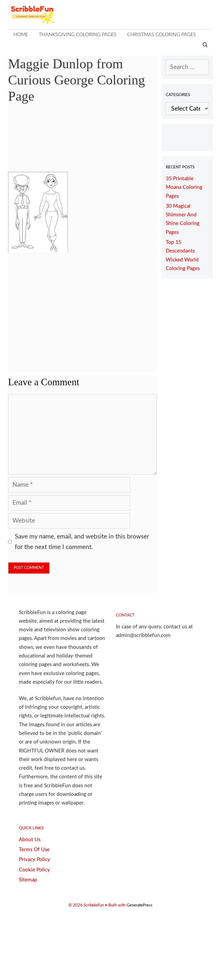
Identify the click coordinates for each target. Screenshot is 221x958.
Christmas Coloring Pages (161, 34)
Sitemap (28, 879)
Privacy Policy (34, 859)
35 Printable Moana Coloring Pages (184, 187)
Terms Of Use (34, 849)
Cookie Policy (34, 869)
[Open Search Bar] (205, 45)
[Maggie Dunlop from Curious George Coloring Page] (38, 251)
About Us (29, 839)
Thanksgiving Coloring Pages (77, 34)
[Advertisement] (82, 141)
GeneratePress (140, 905)
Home (20, 34)
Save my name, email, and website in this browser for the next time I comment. (82, 541)
